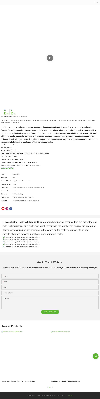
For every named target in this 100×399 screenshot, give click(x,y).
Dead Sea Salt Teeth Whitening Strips (65, 381)
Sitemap (70, 395)
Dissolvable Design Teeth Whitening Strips (18, 381)
